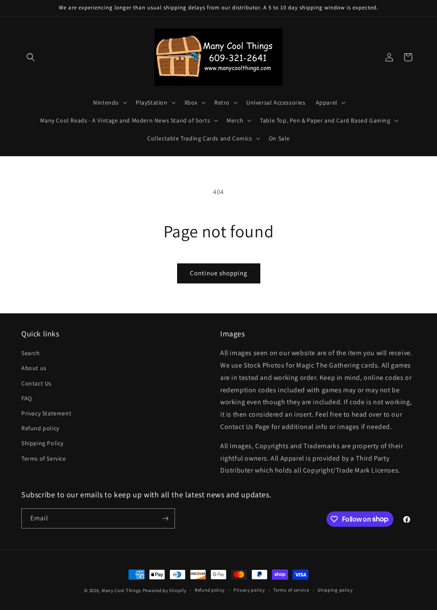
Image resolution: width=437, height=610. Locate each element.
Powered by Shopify (164, 590)
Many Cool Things (121, 590)
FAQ (26, 398)
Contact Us (36, 383)
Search (30, 353)
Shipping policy (335, 590)
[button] (30, 57)
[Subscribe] (165, 518)
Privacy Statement (46, 413)
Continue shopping (219, 273)
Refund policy (40, 428)
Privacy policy (249, 590)
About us (34, 368)
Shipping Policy (42, 443)
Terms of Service (43, 458)
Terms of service (291, 590)
